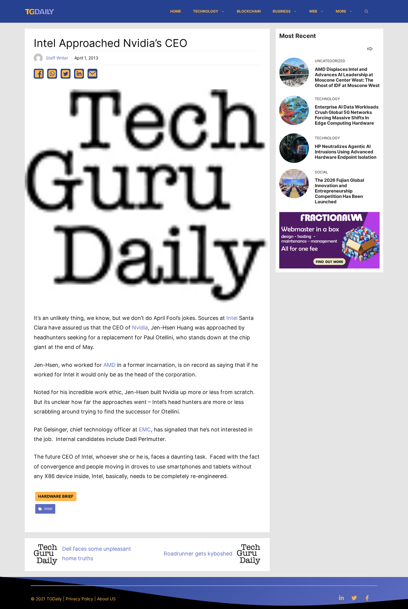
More (341, 11)
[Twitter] (354, 598)
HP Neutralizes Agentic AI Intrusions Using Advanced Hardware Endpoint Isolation (345, 152)
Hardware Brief (55, 496)
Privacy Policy (79, 598)
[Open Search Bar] (366, 11)
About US (106, 598)
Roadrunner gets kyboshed (198, 553)
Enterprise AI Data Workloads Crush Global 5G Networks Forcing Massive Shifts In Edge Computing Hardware (346, 115)
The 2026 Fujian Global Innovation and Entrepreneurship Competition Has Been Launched (339, 190)
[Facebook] (367, 598)
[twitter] (65, 74)
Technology (205, 11)
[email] (92, 74)
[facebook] (39, 74)
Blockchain (249, 11)
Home (175, 11)
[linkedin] (79, 74)
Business (282, 11)
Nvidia (140, 327)
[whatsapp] (52, 74)
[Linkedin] (341, 598)
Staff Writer (57, 57)
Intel (231, 318)
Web (313, 11)
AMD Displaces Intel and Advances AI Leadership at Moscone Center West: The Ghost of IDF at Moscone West (347, 77)
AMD (109, 365)
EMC (145, 429)
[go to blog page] (370, 48)
